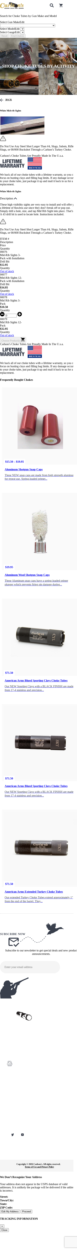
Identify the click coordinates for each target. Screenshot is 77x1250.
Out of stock (7, 271)
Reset (4, 36)
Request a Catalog (14, 1098)
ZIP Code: (6, 1207)
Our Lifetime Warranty (16, 1123)
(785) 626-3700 (22, 1054)
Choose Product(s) (11, 340)
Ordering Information (16, 1108)
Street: (4, 1196)
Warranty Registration (16, 1093)
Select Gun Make (12, 22)
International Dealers (16, 1113)
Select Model (10, 28)
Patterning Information (16, 1118)
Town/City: (7, 1200)
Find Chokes (17, 36)
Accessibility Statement (17, 1128)
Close (4, 1230)
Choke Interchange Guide (18, 1103)
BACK (8, 99)
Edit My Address (10, 1211)
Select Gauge (10, 32)
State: (3, 1203)
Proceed (26, 1211)
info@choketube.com (24, 1070)
